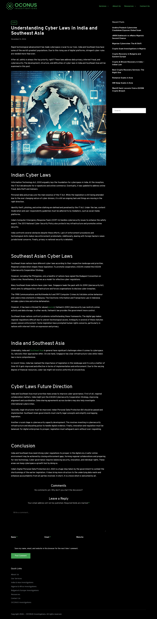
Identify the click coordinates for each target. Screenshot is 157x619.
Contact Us (15, 598)
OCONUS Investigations (21, 602)
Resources (15, 594)
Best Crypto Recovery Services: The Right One (128, 71)
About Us (15, 574)
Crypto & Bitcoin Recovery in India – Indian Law (128, 63)
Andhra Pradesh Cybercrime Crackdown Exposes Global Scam (126, 29)
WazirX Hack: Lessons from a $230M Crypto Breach (128, 89)
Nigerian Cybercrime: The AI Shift (127, 44)
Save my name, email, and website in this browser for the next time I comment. (46, 548)
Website (79, 537)
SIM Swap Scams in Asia (122, 83)
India (14, 23)
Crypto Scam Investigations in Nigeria (129, 49)
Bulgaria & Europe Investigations (25, 590)
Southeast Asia (36, 350)
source (51, 307)
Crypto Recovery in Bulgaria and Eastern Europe (126, 55)
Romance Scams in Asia (122, 78)
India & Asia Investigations (22, 582)
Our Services (16, 578)
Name (14, 537)
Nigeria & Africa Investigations (24, 586)
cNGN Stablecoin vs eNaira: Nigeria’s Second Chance (128, 37)
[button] (142, 110)
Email (48, 537)
